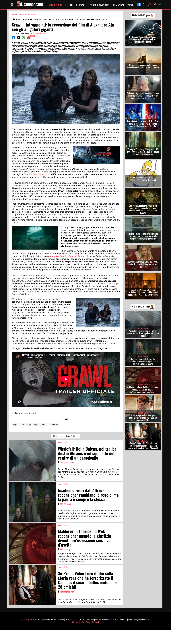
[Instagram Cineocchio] (148, 5)
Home (14, 14)
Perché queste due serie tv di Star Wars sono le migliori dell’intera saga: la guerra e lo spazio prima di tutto (143, 124)
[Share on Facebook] (13, 38)
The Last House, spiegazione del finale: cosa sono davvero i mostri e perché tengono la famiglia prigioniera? (143, 236)
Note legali (95, 622)
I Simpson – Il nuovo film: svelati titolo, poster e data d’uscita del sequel (142, 179)
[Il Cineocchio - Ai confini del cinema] (30, 4)
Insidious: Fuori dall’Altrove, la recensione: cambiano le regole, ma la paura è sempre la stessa (143, 361)
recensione (54, 425)
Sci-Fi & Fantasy (78, 5)
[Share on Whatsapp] (23, 38)
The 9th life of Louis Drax (37, 174)
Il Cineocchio (32, 619)
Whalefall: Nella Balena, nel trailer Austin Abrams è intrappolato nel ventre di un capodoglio (143, 333)
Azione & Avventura (99, 5)
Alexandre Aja (25, 425)
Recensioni (118, 5)
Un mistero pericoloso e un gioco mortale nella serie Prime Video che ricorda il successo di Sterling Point (143, 418)
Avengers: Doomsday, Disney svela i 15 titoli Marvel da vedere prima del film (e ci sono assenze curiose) (143, 152)
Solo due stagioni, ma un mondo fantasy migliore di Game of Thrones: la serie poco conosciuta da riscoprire (143, 96)
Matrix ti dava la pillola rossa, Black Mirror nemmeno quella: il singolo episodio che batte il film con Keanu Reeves (143, 209)
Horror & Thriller (57, 5)
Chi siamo (75, 622)
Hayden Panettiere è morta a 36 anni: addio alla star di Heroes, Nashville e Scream (143, 264)
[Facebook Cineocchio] (138, 5)
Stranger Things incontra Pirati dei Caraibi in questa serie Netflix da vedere (143, 66)
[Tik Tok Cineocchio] (154, 5)
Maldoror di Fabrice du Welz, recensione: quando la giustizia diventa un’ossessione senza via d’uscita (143, 390)
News (130, 5)
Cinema (20, 14)
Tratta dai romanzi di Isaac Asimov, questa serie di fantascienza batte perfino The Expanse (143, 39)
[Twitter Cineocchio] (143, 5)
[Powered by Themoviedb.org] (159, 5)
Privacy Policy (85, 622)
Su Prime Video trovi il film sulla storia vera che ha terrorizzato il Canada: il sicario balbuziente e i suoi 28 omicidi (143, 446)
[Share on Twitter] (18, 38)
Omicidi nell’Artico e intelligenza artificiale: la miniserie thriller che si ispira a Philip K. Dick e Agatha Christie (143, 292)
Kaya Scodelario (40, 425)
